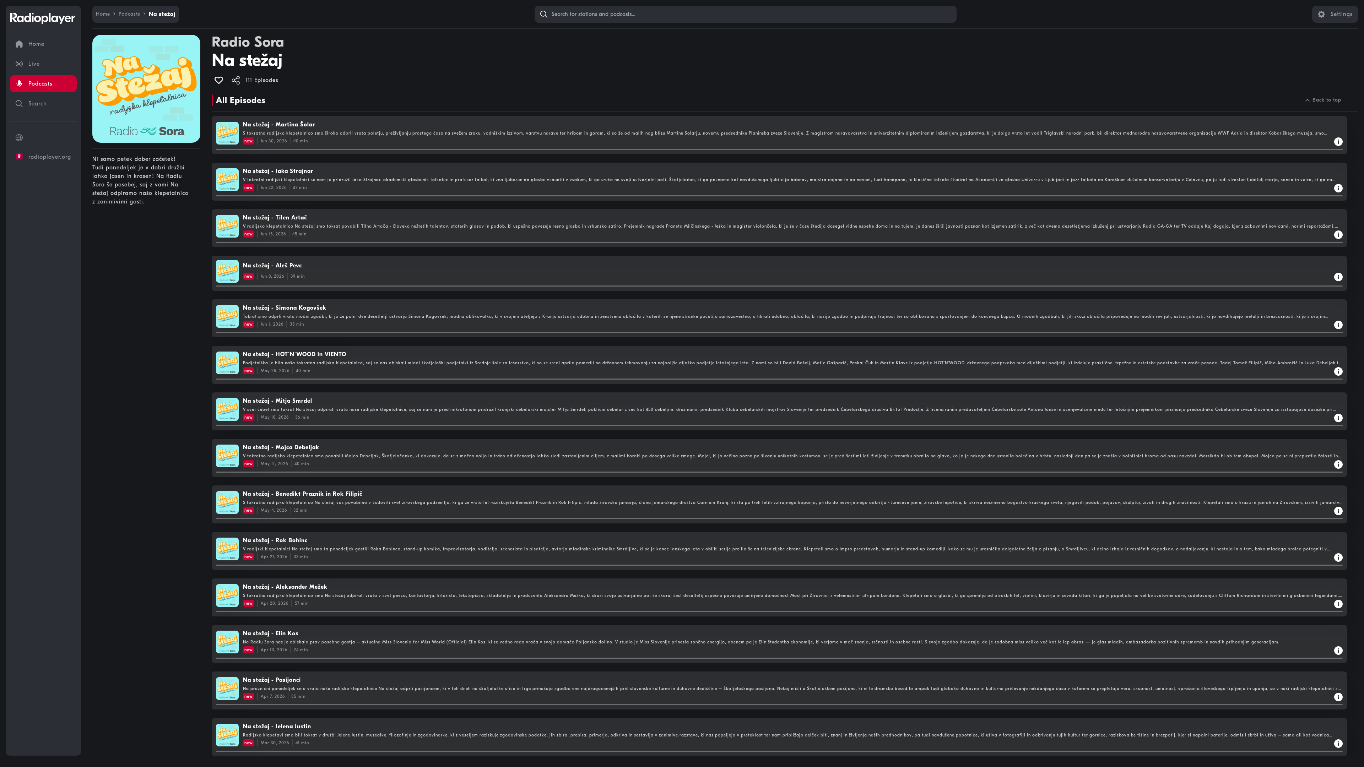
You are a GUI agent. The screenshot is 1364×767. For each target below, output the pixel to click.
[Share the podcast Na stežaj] (236, 80)
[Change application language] (43, 138)
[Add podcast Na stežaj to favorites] (219, 80)
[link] (103, 14)
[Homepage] (42, 18)
